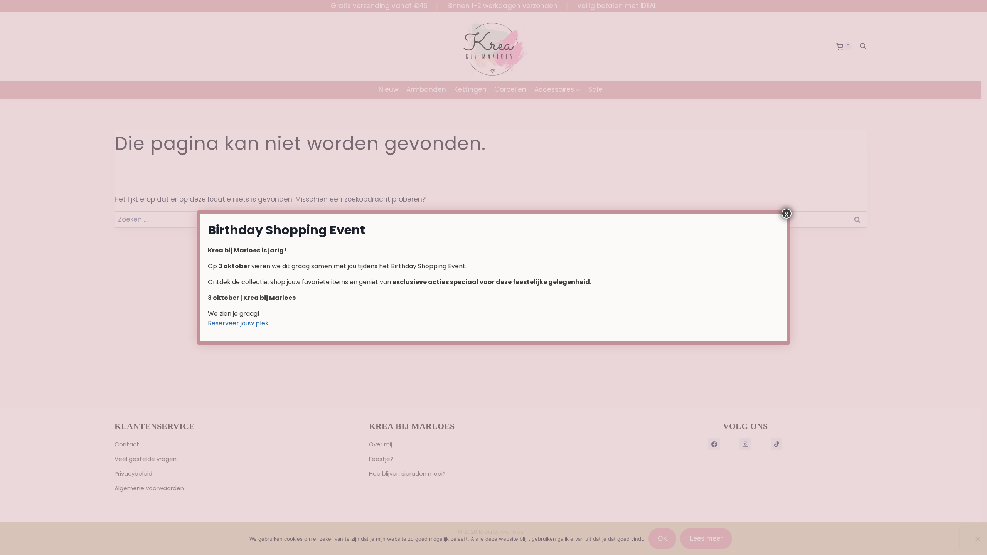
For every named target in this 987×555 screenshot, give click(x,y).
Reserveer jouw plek (238, 323)
